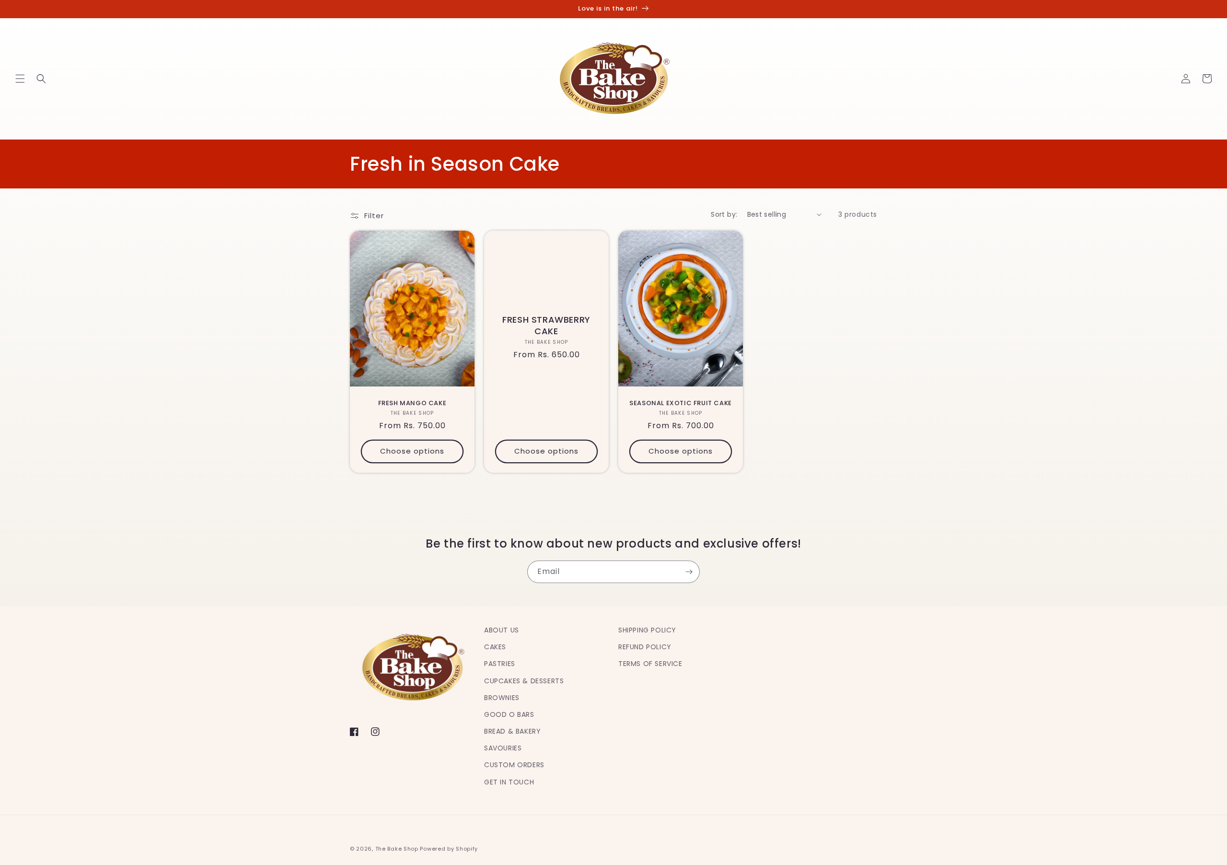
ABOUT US (501, 630)
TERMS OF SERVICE (650, 663)
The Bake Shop (396, 849)
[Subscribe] (688, 572)
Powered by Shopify (449, 849)
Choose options (412, 451)
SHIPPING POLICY (647, 630)
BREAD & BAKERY (512, 731)
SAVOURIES (502, 748)
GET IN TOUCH (509, 782)
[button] (20, 78)
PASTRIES (499, 663)
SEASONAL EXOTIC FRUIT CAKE (680, 403)
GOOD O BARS (509, 714)
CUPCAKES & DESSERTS (524, 681)
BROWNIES (502, 697)
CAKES (495, 647)
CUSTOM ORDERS (514, 765)
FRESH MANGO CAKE (412, 403)
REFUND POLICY (644, 647)
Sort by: (724, 214)
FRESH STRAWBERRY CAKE (546, 325)
